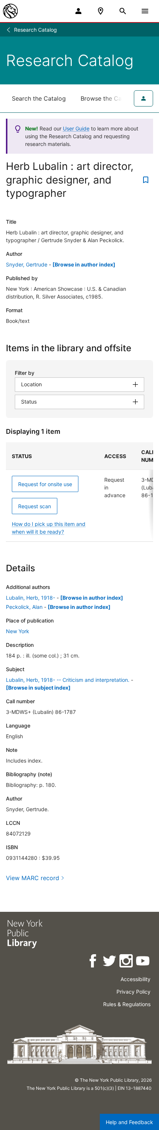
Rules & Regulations (126, 1004)
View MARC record (32, 878)
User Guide (76, 128)
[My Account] (78, 11)
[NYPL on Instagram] (126, 962)
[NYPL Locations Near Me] (100, 11)
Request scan (34, 506)
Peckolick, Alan (24, 607)
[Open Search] (123, 11)
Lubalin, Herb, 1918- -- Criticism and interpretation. (67, 680)
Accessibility (135, 979)
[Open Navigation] (145, 11)
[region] (79, 492)
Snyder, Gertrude (26, 264)
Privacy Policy (133, 991)
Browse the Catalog (108, 98)
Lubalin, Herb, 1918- (30, 597)
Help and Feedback (129, 1122)
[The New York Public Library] (10, 11)
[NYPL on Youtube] (143, 962)
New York (17, 631)
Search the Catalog (39, 98)
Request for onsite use (45, 484)
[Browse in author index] (84, 264)
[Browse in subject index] (38, 687)
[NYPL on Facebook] (93, 962)
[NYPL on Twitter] (110, 962)
